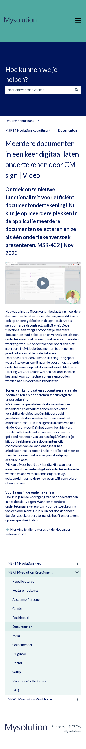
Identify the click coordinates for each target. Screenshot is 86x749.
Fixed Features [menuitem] (23, 581)
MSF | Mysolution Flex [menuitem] (24, 563)
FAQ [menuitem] (15, 690)
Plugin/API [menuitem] (20, 654)
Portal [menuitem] (17, 663)
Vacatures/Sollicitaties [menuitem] (29, 681)
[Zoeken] (76, 90)
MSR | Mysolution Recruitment (27, 130)
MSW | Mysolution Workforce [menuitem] (29, 699)
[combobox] (38, 90)
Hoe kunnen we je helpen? (31, 74)
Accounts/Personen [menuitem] (26, 599)
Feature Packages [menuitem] (25, 590)
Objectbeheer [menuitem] (22, 645)
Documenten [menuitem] (22, 627)
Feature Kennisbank (19, 121)
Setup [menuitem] (16, 672)
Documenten (67, 130)
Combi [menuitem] (17, 608)
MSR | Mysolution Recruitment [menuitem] (30, 572)
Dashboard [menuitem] (20, 618)
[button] (77, 563)
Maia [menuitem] (16, 636)
